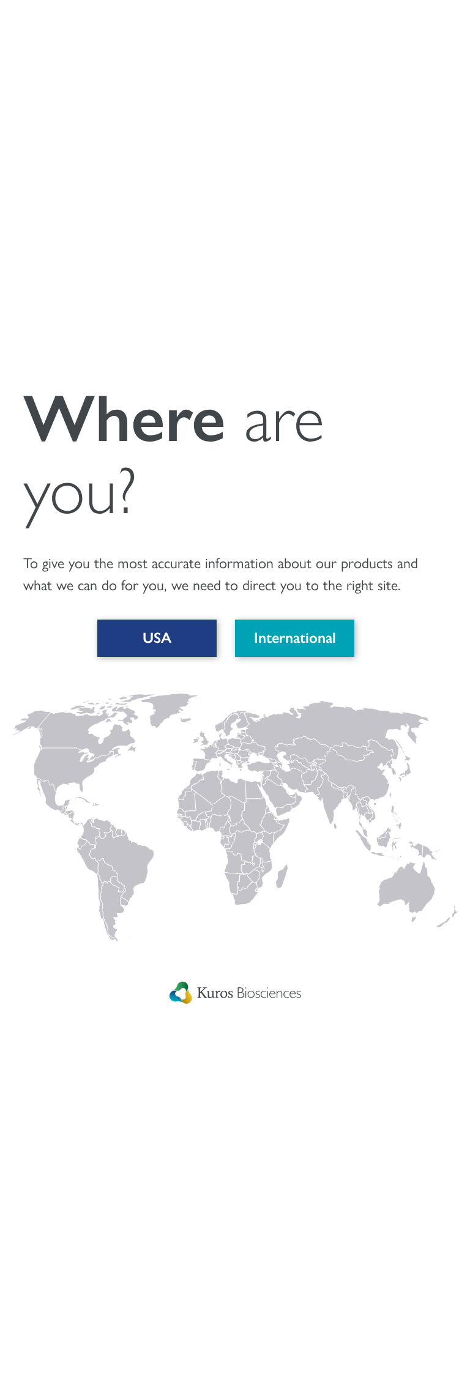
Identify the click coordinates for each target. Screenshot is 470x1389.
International (295, 637)
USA (157, 637)
